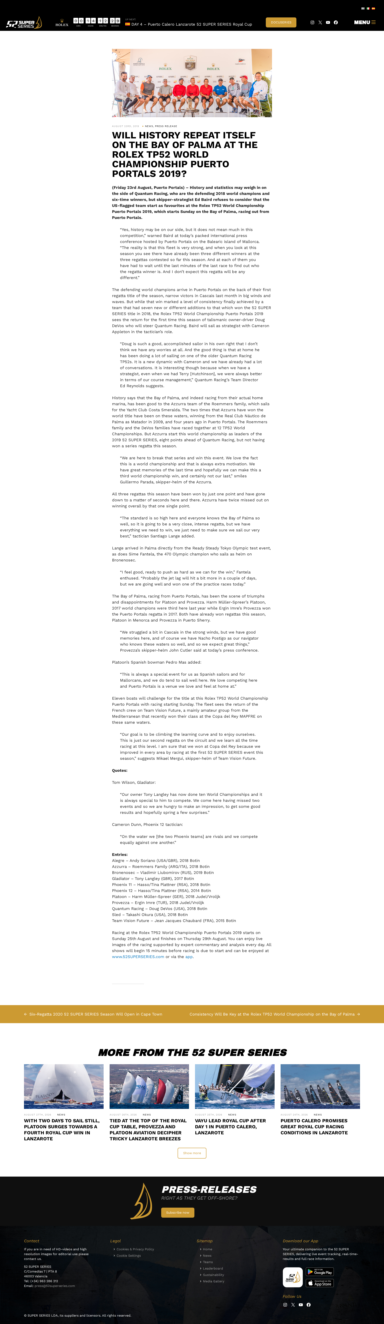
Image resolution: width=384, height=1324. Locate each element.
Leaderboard (213, 1268)
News (149, 126)
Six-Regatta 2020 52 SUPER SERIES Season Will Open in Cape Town (95, 1014)
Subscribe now (177, 1212)
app (189, 956)
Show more (192, 1153)
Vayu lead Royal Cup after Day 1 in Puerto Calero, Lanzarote (230, 1127)
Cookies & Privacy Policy (135, 1249)
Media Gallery (213, 1281)
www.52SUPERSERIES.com (138, 956)
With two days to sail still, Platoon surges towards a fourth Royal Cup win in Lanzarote (62, 1130)
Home (207, 1249)
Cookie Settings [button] (129, 1255)
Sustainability (213, 1275)
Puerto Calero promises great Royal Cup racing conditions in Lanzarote (314, 1127)
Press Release (166, 126)
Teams (208, 1262)
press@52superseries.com (55, 1286)
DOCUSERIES (281, 22)
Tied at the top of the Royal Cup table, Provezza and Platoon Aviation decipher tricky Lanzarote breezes (148, 1130)
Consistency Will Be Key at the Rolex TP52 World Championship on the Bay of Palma (272, 1014)
